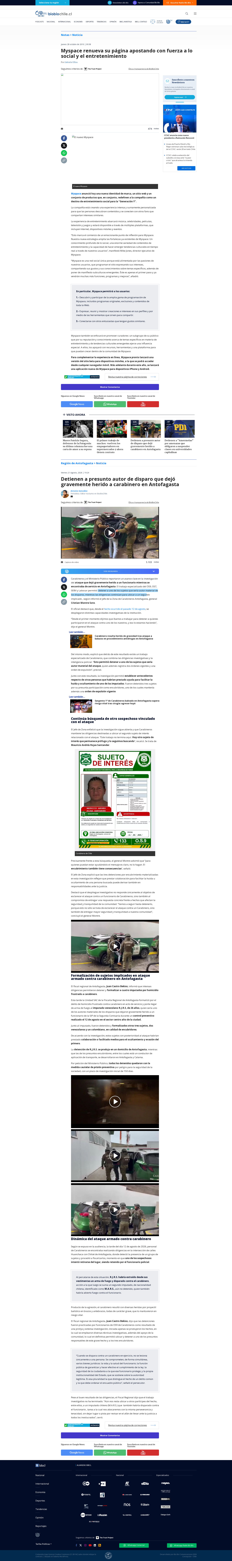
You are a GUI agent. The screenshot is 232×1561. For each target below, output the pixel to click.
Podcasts (39, 22)
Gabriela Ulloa (71, 62)
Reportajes (40, 1526)
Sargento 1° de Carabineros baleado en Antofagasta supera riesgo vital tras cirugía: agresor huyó (127, 702)
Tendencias (101, 22)
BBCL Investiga (126, 22)
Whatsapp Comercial (135, 1545)
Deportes (90, 22)
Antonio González (79, 491)
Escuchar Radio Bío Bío (181, 2)
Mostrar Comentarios (110, 387)
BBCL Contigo (141, 22)
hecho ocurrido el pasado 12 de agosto (124, 608)
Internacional (64, 22)
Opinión (113, 22)
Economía (78, 22)
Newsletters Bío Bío (120, 2)
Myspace (76, 193)
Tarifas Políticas (43, 1544)
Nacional (51, 22)
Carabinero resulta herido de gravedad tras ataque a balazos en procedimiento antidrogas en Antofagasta (124, 637)
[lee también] (81, 641)
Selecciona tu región (49, 2)
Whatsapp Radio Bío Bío (183, 1545)
